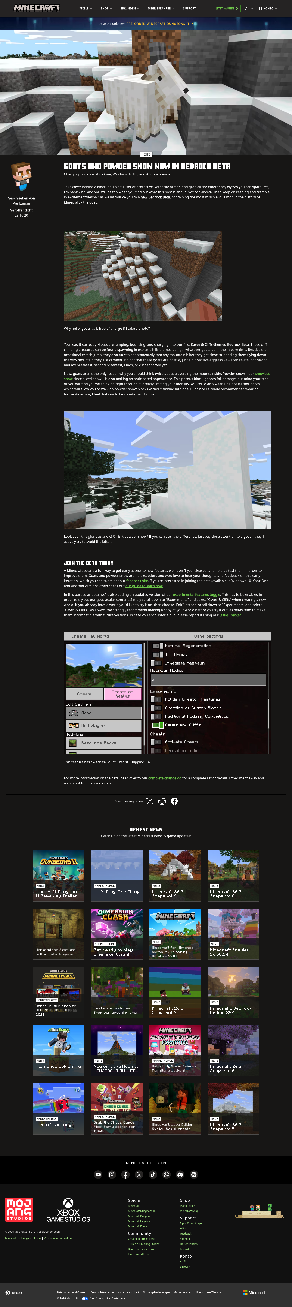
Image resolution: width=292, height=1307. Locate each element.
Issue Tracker (230, 615)
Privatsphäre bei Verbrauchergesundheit (115, 1292)
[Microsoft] (254, 1292)
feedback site (137, 580)
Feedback (185, 1233)
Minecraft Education (140, 1226)
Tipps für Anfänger (191, 1223)
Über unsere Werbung (209, 1292)
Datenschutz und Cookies (72, 1292)
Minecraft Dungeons (140, 1216)
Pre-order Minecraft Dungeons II (158, 24)
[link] (98, 1174)
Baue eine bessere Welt (142, 1249)
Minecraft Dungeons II (141, 1211)
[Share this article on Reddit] (162, 801)
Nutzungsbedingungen (156, 1292)
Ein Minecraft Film (138, 1254)
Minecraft (134, 1206)
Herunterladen (189, 1244)
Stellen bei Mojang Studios (143, 1244)
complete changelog (164, 778)
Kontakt (184, 1249)
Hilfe (183, 1228)
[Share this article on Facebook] (174, 801)
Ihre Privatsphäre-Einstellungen (108, 1298)
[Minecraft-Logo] (36, 8)
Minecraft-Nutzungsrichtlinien (23, 1238)
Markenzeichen (183, 1292)
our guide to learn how (144, 586)
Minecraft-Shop (189, 1211)
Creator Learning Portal (142, 1239)
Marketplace (187, 1206)
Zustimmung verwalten (58, 1238)
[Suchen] (249, 8)
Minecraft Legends (139, 1221)
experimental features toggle (196, 594)
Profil (183, 1261)
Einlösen (185, 1266)
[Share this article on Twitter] (149, 801)
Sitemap (185, 1239)
